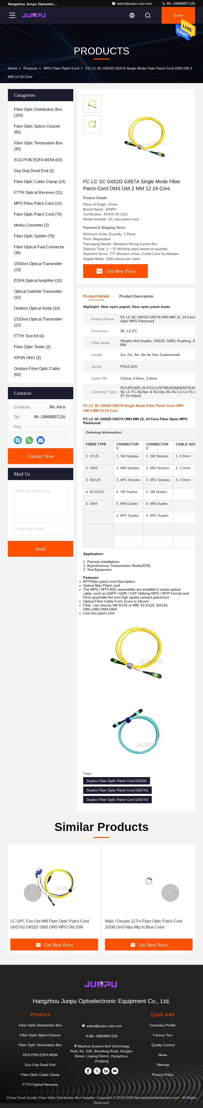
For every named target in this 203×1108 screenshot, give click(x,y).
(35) (38, 146)
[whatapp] (29, 440)
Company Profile (163, 1025)
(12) (38, 322)
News (162, 1055)
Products (30, 68)
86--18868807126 (180, 3)
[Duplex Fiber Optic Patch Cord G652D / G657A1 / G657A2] (149, 881)
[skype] (18, 440)
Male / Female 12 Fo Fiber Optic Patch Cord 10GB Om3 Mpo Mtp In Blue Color (49, 924)
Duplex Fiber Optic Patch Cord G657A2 (117, 800)
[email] (40, 440)
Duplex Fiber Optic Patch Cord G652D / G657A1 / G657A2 (148, 924)
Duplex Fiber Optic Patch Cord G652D (117, 781)
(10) (38, 280)
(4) (29, 336)
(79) (34, 236)
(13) (38, 267)
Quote (178, 15)
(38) (39, 250)
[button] (33, 893)
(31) (38, 192)
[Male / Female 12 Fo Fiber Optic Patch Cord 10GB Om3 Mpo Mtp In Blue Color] (54, 881)
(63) (38, 160)
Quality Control (163, 1045)
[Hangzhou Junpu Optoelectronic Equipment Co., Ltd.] (34, 15)
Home (12, 68)
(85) (37, 129)
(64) (37, 372)
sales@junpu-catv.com (134, 3)
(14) (39, 182)
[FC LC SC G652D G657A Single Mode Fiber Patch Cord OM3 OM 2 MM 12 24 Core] (144, 136)
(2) (34, 171)
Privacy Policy (163, 1075)
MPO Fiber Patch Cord (61, 68)
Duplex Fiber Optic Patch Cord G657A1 (117, 790)
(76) (38, 214)
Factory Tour (163, 1035)
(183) (38, 112)
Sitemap (162, 1065)
